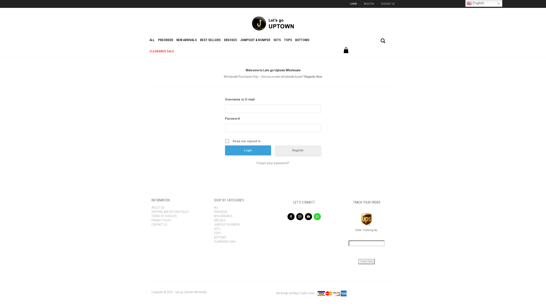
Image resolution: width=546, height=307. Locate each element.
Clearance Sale (162, 51)
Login (353, 3)
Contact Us (388, 3)
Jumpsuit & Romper (255, 40)
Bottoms (302, 40)
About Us (157, 207)
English (478, 3)
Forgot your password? (273, 163)
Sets (277, 40)
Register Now (313, 76)
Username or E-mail (240, 99)
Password (232, 119)
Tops (288, 40)
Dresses (230, 40)
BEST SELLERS (210, 40)
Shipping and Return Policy (170, 212)
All (152, 40)
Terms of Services (164, 216)
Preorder (165, 40)
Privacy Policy (161, 220)
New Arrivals (186, 40)
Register (369, 3)
